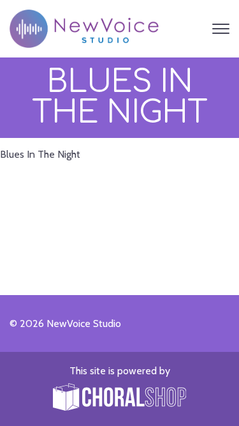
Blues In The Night (40, 154)
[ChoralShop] (120, 398)
